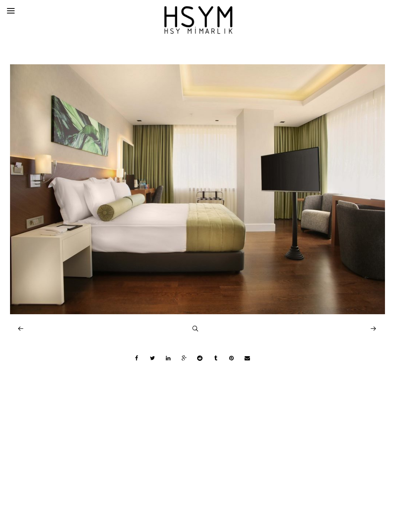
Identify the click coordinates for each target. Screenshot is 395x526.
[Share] (136, 358)
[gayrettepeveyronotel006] (197, 312)
